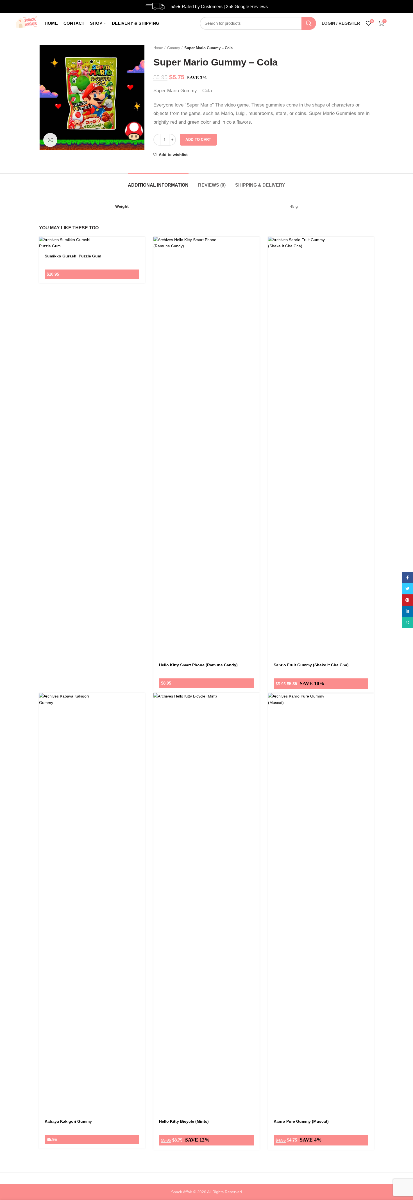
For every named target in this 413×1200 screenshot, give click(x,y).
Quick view (255, 264)
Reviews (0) (212, 185)
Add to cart (198, 139)
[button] (255, 251)
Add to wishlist (173, 155)
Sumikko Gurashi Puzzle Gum (73, 256)
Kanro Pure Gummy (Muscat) (301, 1121)
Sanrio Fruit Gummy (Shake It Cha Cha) (311, 665)
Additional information (158, 185)
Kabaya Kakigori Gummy (68, 1121)
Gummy (173, 48)
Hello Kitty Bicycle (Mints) (184, 1121)
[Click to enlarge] (50, 140)
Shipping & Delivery (260, 185)
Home (158, 48)
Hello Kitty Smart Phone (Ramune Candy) (198, 665)
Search (308, 23)
